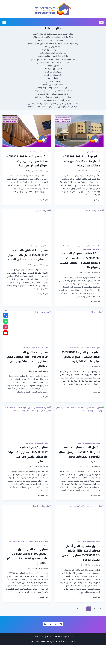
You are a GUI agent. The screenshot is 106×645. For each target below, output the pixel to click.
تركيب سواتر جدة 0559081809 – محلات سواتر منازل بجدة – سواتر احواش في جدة (27, 161)
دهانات (93, 152)
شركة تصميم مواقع (53, 641)
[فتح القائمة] (4, 22)
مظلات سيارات (81, 246)
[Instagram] (45, 624)
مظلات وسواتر (38, 152)
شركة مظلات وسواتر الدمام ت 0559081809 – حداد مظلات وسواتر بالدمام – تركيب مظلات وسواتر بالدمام (80, 260)
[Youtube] (5, 332)
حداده (46, 152)
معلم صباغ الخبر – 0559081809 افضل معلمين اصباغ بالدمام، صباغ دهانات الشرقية (80, 357)
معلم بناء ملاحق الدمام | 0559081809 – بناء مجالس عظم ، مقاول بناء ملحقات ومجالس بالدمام (27, 359)
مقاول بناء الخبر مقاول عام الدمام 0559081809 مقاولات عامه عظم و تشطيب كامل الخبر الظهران (27, 556)
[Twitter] (50, 624)
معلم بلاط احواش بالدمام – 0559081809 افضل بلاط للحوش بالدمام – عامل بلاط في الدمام (27, 255)
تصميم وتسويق (69, 641)
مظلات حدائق (91, 246)
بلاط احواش (44, 246)
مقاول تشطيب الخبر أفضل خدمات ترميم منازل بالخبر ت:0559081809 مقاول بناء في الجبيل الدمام (81, 553)
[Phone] (60, 624)
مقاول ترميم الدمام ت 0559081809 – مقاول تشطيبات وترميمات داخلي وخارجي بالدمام (28, 454)
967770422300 (37, 641)
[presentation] (79, 131)
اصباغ (98, 152)
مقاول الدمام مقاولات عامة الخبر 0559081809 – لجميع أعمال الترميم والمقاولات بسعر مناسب (79, 454)
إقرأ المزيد (95, 200)
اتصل (101, 22)
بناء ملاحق (45, 348)
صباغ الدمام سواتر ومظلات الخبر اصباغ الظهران (56, 636)
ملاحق (79, 443)
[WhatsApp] (55, 624)
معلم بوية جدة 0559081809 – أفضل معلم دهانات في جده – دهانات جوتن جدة (81, 161)
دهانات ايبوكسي (85, 348)
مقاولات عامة (86, 152)
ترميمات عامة (36, 348)
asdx (93, 171)
